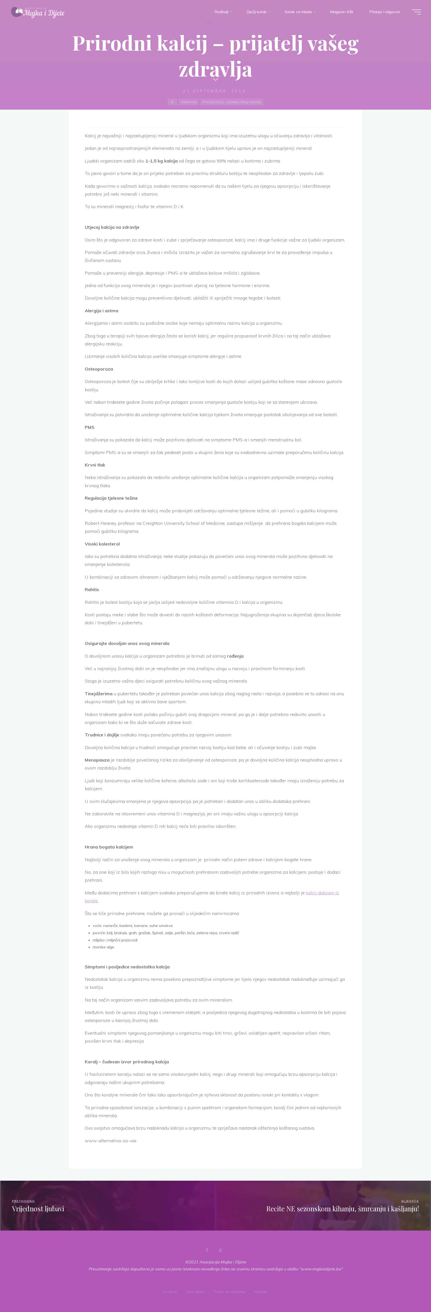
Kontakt (261, 1291)
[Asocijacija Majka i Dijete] (38, 11)
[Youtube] (220, 1250)
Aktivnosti (214, 23)
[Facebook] (207, 1250)
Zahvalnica (195, 1291)
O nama (170, 1291)
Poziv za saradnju (229, 1291)
